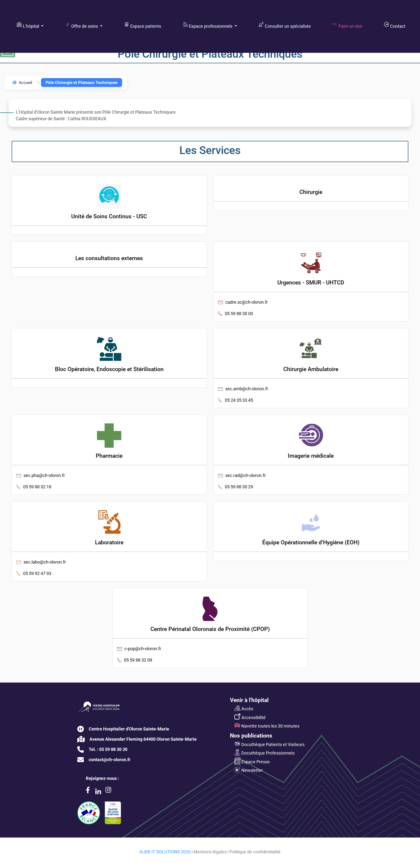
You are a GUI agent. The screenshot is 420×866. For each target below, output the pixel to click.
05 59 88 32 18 (37, 486)
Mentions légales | (210, 851)
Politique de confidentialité (254, 851)
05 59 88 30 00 (239, 313)
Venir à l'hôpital (249, 700)
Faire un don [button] (349, 25)
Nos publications (251, 735)
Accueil (25, 82)
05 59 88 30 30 (113, 749)
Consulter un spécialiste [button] (287, 25)
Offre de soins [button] (84, 25)
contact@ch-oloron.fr (110, 759)
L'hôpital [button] (30, 25)
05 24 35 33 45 (239, 400)
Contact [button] (396, 25)
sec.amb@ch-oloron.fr (246, 388)
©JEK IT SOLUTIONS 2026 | (166, 851)
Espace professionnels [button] (210, 25)
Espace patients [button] (144, 25)
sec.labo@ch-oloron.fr (45, 562)
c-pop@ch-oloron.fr (142, 648)
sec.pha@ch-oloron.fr (44, 475)
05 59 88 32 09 (138, 660)
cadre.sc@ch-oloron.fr (246, 302)
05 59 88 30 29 (239, 486)
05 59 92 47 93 (37, 573)
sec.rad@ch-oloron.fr (245, 475)
